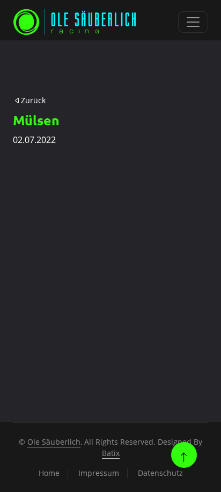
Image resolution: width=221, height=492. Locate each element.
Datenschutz (160, 473)
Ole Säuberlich (53, 442)
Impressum (98, 473)
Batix (111, 453)
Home (49, 473)
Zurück (33, 100)
